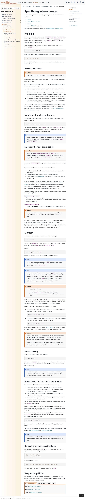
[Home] (23, 6)
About (19, 2)
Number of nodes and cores (75, 13)
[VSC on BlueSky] (80, 2)
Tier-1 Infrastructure (7, 14)
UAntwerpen (41, 483)
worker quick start (8, 44)
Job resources (7, 31)
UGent (48, 483)
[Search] (66, 2)
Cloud (43, 2)
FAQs (47, 2)
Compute (35, 2)
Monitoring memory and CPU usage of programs (12, 42)
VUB (54, 483)
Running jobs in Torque (8, 29)
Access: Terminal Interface (9, 18)
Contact (24, 2)
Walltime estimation (74, 11)
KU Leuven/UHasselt (30, 483)
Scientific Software (7, 22)
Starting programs (8, 36)
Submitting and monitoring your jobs (12, 39)
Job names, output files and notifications (10, 34)
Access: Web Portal (7, 20)
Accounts (29, 2)
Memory (71, 15)
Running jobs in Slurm (7, 26)
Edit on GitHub (73, 25)
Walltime (71, 9)
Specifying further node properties (74, 18)
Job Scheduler (6, 24)
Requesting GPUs (73, 21)
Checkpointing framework (9, 47)
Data (40, 2)
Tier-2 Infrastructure (7, 16)
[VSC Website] (83, 2)
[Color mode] (69, 2)
